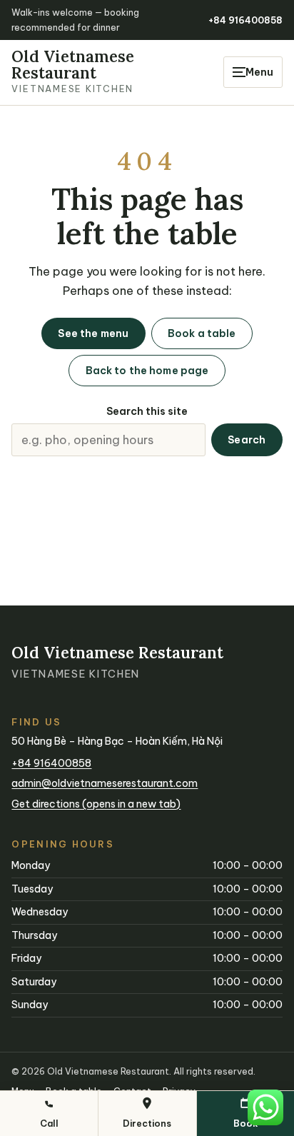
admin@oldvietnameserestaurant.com (104, 783)
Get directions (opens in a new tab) (96, 804)
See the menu (93, 333)
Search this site (147, 411)
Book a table (202, 333)
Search (246, 439)
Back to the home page (147, 370)
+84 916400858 (245, 20)
